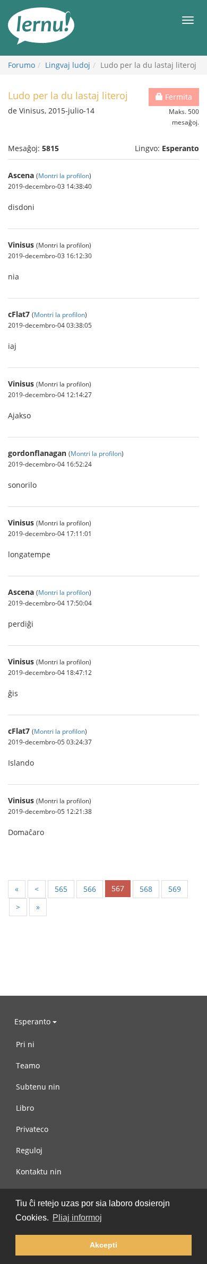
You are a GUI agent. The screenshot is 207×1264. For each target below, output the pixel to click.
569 (174, 889)
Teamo (28, 1065)
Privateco (32, 1129)
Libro (25, 1108)
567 (117, 888)
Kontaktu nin (39, 1171)
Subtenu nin (38, 1087)
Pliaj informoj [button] (77, 1217)
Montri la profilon (63, 175)
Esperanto (33, 1021)
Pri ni (25, 1044)
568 (146, 889)
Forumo (21, 65)
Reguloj (29, 1150)
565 (61, 889)
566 (89, 889)
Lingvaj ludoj (67, 65)
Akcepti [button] (103, 1245)
